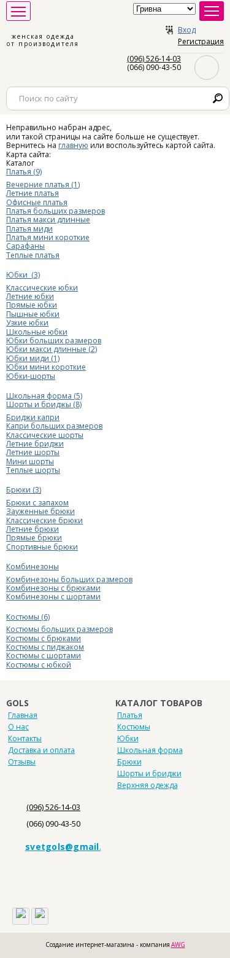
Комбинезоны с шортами (53, 596)
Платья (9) (24, 171)
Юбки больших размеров (53, 340)
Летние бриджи (35, 443)
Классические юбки (42, 287)
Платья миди (29, 229)
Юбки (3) (23, 275)
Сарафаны (25, 246)
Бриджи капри (32, 417)
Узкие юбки (27, 322)
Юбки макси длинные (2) (51, 349)
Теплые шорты (33, 470)
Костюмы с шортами (43, 655)
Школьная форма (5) (44, 396)
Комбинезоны (32, 566)
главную (73, 145)
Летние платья (32, 193)
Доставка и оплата (41, 750)
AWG (178, 944)
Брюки (129, 762)
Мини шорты (30, 461)
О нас (18, 727)
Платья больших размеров (55, 211)
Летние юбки (30, 296)
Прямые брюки (34, 537)
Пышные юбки (32, 314)
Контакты (25, 738)
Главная (22, 715)
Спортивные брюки (42, 547)
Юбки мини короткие (46, 367)
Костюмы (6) (28, 617)
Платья (129, 715)
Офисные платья (36, 202)
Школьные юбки (36, 332)
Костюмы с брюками (43, 638)
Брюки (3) (23, 490)
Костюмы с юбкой (38, 665)
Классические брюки (44, 520)
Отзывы (22, 762)
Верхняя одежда (147, 785)
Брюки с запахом (37, 502)
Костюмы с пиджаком (45, 647)
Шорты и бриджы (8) (44, 404)
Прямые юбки (31, 305)
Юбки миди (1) (32, 358)
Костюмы (133, 727)
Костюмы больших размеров (59, 629)
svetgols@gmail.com (73, 846)
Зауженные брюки (40, 511)
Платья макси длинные (48, 219)
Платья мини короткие (48, 237)
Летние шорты (32, 452)
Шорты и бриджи (149, 773)
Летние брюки (32, 529)
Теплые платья (32, 255)
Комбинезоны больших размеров (69, 579)
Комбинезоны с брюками (53, 588)
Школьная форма (150, 750)
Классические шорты (44, 435)
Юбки (128, 738)
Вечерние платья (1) (43, 184)
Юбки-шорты (30, 376)
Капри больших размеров (54, 426)
